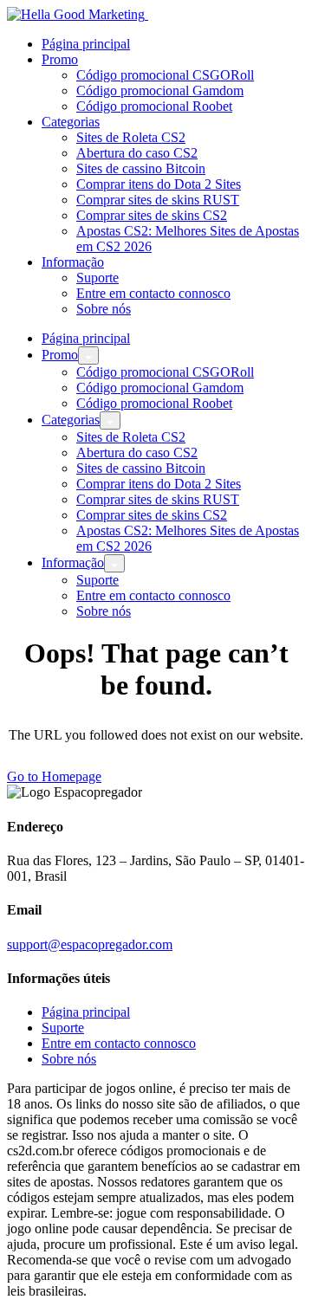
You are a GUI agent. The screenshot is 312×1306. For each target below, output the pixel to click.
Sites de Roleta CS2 (130, 137)
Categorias (71, 121)
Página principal (86, 43)
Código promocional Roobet (154, 106)
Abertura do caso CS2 (137, 152)
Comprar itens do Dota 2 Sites (158, 184)
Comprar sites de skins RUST (157, 199)
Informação (73, 262)
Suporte (97, 277)
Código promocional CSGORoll (165, 75)
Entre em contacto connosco (153, 293)
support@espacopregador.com (89, 944)
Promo (60, 59)
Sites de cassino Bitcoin (140, 168)
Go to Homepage (54, 776)
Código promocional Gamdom (160, 90)
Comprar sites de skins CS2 (151, 215)
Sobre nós (103, 308)
